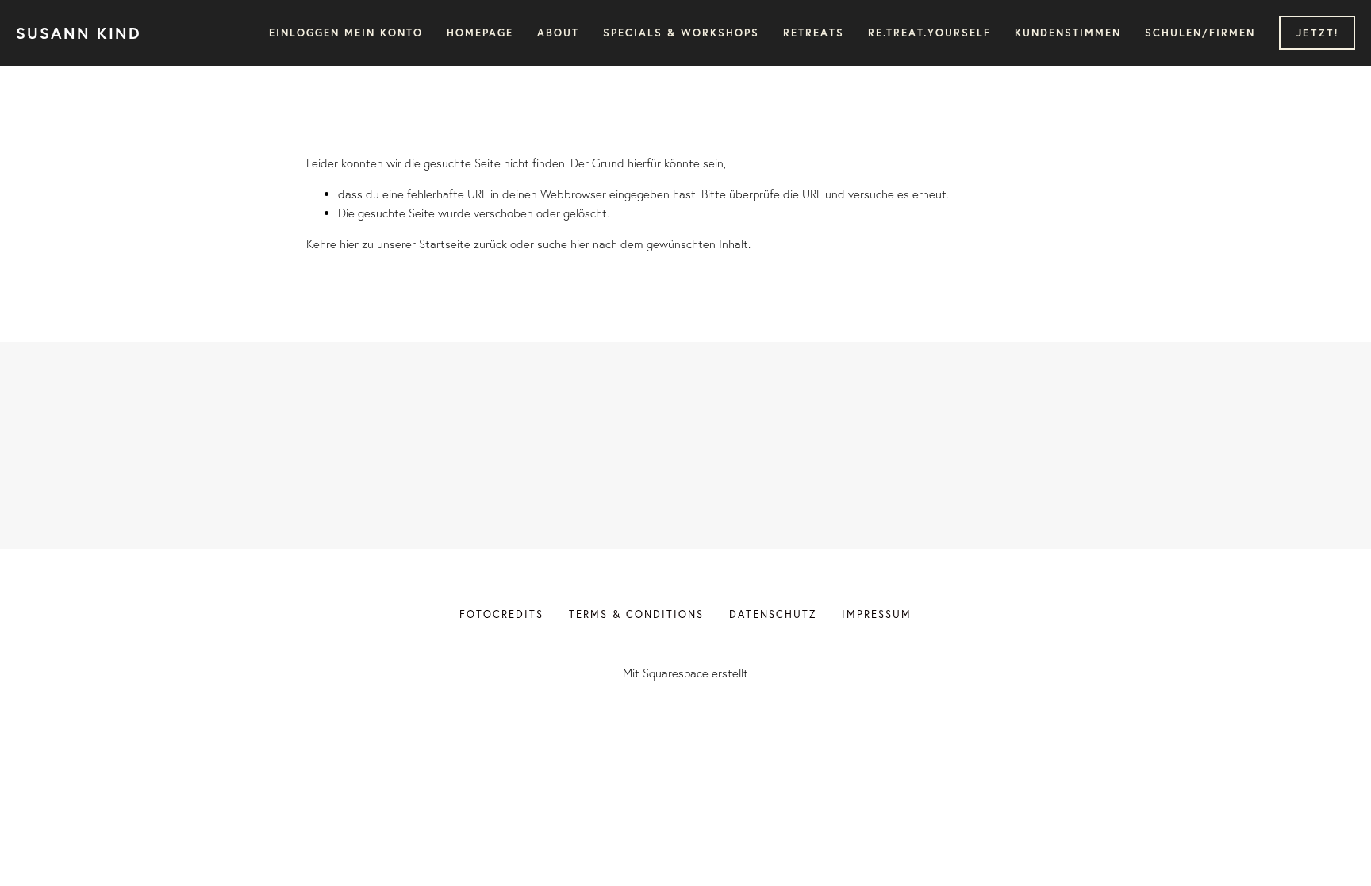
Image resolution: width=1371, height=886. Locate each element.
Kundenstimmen (1068, 33)
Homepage (480, 33)
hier (349, 243)
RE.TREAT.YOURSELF (929, 33)
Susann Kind (78, 33)
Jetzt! (1317, 32)
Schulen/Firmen (1200, 33)
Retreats (813, 33)
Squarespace (676, 673)
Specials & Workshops (681, 33)
